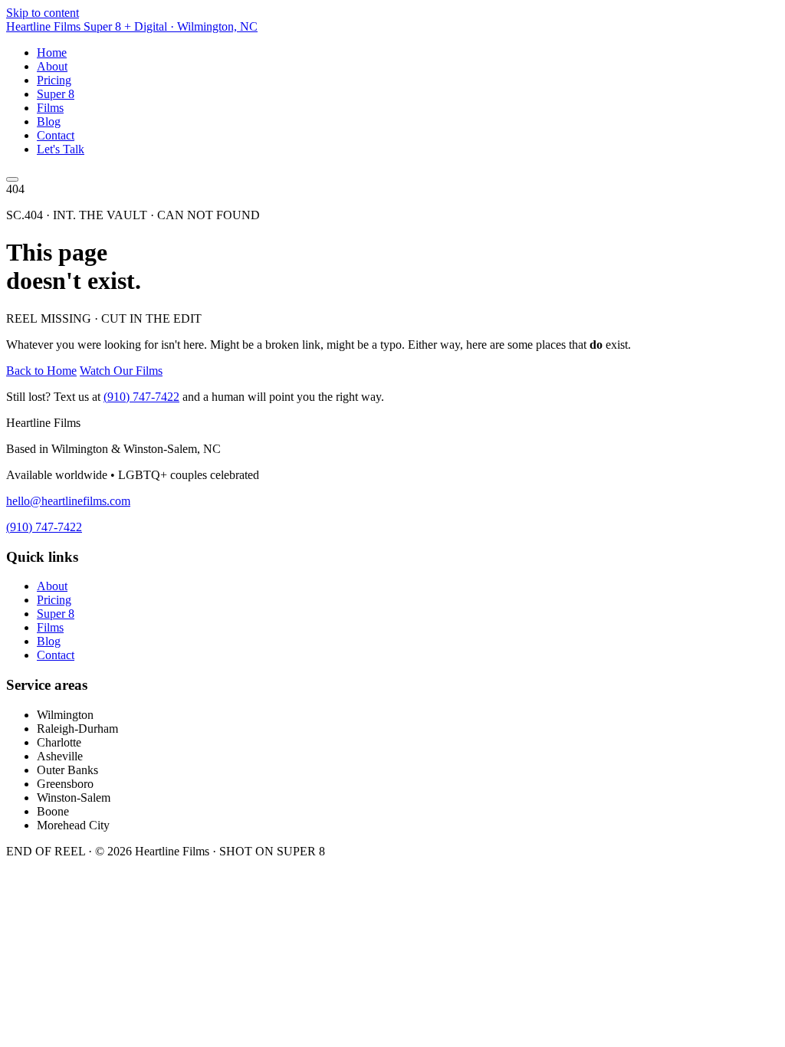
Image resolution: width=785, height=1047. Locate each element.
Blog (49, 121)
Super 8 (55, 93)
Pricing (54, 80)
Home (52, 52)
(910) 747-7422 (141, 396)
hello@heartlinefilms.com (68, 500)
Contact (55, 135)
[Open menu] (12, 179)
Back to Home (41, 370)
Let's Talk (60, 149)
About (52, 66)
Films (50, 107)
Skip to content (42, 12)
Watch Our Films (121, 370)
